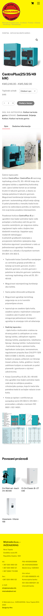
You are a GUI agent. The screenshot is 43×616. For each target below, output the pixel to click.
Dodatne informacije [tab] (21, 126)
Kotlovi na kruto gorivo (20, 33)
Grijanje (32, 115)
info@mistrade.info (9, 588)
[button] (37, 40)
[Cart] (32, 3)
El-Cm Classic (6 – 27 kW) (30, 489)
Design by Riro (7, 608)
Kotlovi (5, 118)
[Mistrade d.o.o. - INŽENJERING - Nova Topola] (11, 19)
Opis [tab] (6, 126)
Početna (5, 33)
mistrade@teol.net (9, 591)
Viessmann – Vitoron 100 (10, 520)
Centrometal (22, 115)
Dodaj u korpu (25, 103)
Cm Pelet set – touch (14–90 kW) (10, 489)
